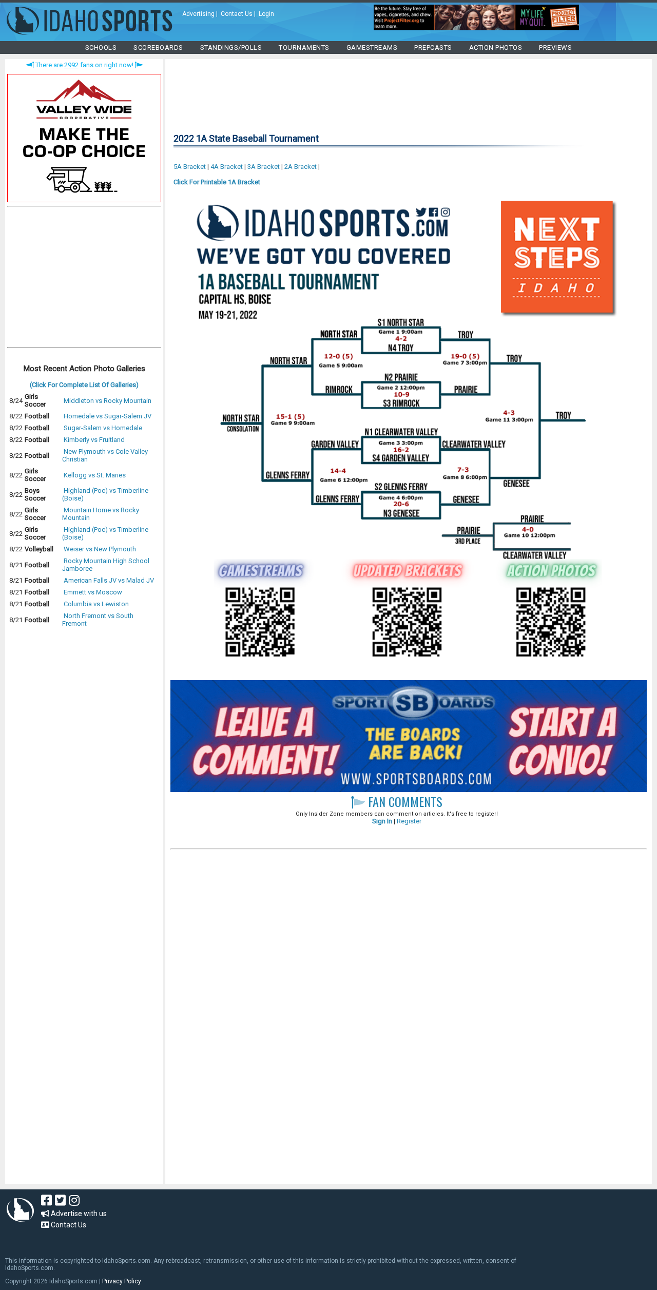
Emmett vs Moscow (93, 592)
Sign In (382, 821)
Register (409, 821)
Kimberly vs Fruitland (94, 440)
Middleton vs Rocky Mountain (107, 401)
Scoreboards (158, 47)
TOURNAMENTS (304, 47)
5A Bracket (189, 166)
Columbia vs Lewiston (96, 604)
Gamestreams (372, 47)
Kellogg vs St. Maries (95, 475)
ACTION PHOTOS (496, 47)
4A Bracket (226, 166)
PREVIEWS (555, 47)
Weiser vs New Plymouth (100, 549)
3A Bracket (263, 166)
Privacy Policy (121, 1281)
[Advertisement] (84, 279)
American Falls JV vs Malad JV (109, 580)
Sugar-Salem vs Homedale (103, 428)
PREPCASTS (433, 47)
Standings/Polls (231, 47)
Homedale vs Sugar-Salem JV (107, 416)
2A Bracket (300, 166)
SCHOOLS (101, 47)
